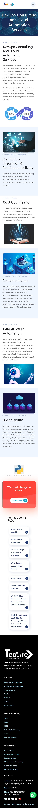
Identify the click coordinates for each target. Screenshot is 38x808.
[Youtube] (19, 799)
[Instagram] (16, 799)
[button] (7, 475)
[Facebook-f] (9, 799)
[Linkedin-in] (12, 799)
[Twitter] (5, 799)
